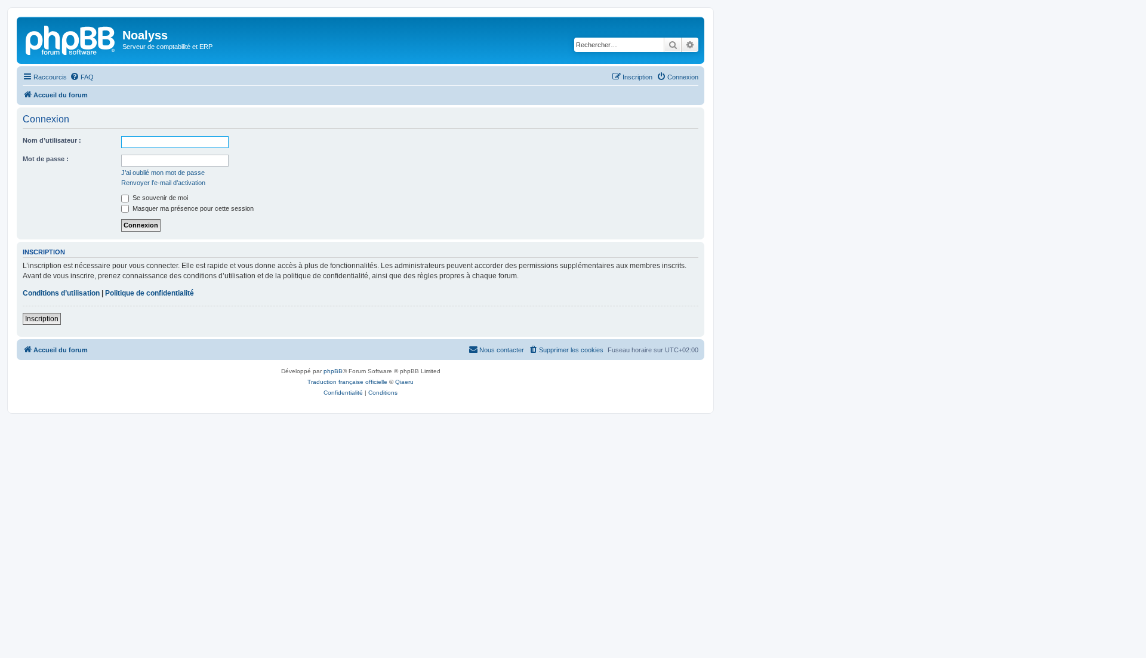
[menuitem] (82, 77)
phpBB (333, 371)
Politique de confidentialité (149, 293)
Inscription (41, 319)
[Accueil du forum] (71, 39)
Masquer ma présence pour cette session (192, 208)
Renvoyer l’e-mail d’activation (163, 182)
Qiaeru (404, 382)
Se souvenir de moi (159, 197)
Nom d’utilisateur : (52, 140)
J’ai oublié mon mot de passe (163, 172)
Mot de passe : (46, 158)
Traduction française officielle (347, 382)
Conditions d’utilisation (61, 293)
